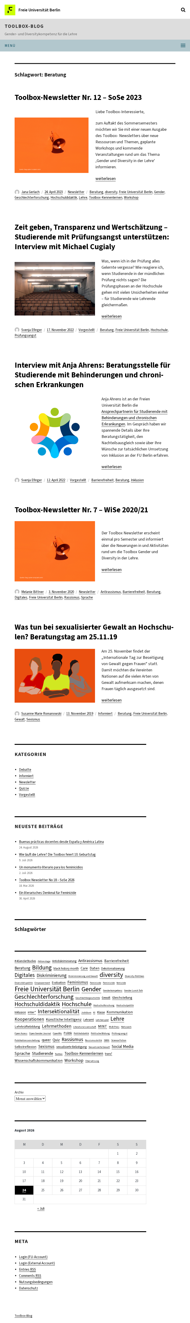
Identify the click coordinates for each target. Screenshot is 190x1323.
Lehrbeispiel (102, 1019)
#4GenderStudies (25, 961)
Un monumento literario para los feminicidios (51, 867)
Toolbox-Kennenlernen (105, 197)
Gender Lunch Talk (133, 990)
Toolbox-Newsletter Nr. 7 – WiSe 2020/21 (81, 510)
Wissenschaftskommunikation (39, 1060)
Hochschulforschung (103, 1005)
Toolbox (59, 1053)
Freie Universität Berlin (135, 192)
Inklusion (137, 480)
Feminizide (109, 982)
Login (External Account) (37, 1263)
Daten (94, 968)
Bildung (42, 967)
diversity (111, 192)
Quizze (24, 788)
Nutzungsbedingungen (36, 1282)
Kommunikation (120, 1012)
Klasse (101, 1012)
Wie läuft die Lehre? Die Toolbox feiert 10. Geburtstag (57, 854)
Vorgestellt (87, 330)
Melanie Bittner (32, 592)
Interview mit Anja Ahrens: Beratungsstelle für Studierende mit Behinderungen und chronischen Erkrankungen (92, 375)
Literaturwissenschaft (84, 1026)
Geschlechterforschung (32, 197)
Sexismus (33, 719)
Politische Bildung (100, 1033)
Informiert (105, 713)
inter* (32, 1012)
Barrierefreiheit (102, 480)
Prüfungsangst (25, 335)
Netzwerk (126, 1026)
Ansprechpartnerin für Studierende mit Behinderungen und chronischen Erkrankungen (134, 418)
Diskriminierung (51, 975)
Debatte (25, 769)
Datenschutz (28, 1288)
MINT (102, 1026)
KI (94, 1012)
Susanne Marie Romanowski (41, 713)
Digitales (21, 597)
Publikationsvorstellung (27, 1040)
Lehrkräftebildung (27, 1026)
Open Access (21, 1033)
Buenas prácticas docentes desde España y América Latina (61, 841)
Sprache (87, 597)
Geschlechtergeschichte (88, 997)
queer (46, 1039)
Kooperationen (29, 1019)
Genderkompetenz (112, 990)
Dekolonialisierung (113, 968)
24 (24, 1190)
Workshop (131, 197)
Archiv (19, 1092)
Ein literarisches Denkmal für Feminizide (47, 892)
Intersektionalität (58, 1011)
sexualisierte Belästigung (71, 1047)
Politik (68, 1033)
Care (84, 968)
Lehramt (88, 1020)
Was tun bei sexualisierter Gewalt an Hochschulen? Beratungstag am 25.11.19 (94, 632)
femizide (121, 982)
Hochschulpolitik (125, 1005)
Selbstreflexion (25, 1046)
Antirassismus (111, 592)
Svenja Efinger (31, 330)
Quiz (56, 1039)
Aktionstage (44, 961)
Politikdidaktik (81, 1033)
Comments (30, 1275)
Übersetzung (92, 1060)
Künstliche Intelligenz (64, 1019)
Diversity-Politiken (134, 976)
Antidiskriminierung (64, 961)
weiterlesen (105, 178)
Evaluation (59, 983)
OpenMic (57, 1033)
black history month (66, 968)
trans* (108, 1054)
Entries (27, 1269)
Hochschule (159, 330)
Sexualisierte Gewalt (99, 1047)
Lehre (83, 197)
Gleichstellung (122, 997)
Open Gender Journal (40, 1033)
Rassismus (71, 597)
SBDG (106, 1040)
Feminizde (95, 982)
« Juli (40, 1208)
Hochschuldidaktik (64, 197)
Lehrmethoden (56, 1026)
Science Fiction (118, 1040)
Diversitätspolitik (24, 982)
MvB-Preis (114, 1026)
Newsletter (76, 192)
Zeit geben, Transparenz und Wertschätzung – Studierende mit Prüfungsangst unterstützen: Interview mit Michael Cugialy (92, 237)
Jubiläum (86, 1012)
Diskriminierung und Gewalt (83, 976)
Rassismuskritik (93, 1040)
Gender (159, 192)
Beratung (96, 192)
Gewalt (20, 719)
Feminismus (77, 982)
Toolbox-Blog (24, 26)
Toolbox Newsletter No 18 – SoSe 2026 (46, 880)
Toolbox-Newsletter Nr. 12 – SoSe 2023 (78, 97)
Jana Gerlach (30, 192)
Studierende (42, 1053)
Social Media (122, 1046)
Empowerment (42, 982)
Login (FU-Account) (33, 1257)
